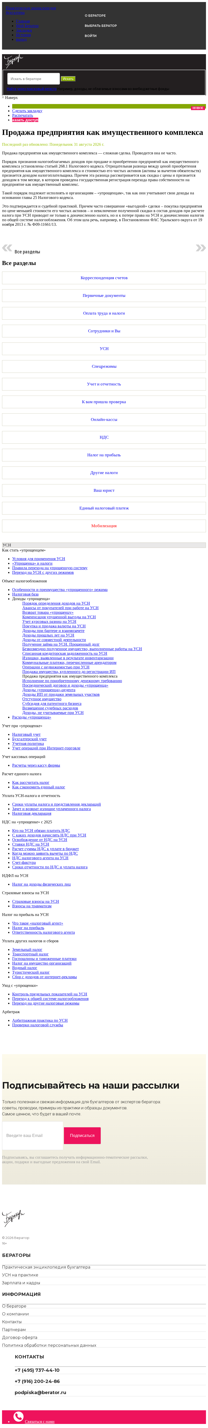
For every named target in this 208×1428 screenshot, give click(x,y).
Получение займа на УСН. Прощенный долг (61, 644)
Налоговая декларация (31, 813)
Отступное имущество (41, 699)
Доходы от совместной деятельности (54, 640)
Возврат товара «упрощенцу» (48, 612)
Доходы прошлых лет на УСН (48, 635)
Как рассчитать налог (30, 782)
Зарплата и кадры (21, 1282)
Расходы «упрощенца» (31, 717)
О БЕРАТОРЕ (95, 15)
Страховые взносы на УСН (35, 901)
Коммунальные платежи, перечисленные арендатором (69, 662)
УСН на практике (20, 1275)
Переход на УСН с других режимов (43, 572)
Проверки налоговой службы (37, 1025)
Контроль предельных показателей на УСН (49, 994)
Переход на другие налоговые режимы (45, 1003)
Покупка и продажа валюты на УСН (54, 626)
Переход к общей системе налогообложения (50, 998)
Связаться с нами (40, 1421)
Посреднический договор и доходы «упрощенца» (65, 685)
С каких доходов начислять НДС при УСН (49, 835)
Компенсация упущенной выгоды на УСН (59, 617)
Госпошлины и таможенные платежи (44, 958)
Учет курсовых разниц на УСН (49, 621)
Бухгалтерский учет (29, 739)
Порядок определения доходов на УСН (56, 603)
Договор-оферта (19, 1337)
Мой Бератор (27, 26)
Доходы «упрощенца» (31, 599)
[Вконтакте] (20, 1403)
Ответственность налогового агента (43, 932)
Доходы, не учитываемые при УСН (53, 712)
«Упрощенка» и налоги (32, 563)
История (23, 35)
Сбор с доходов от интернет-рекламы (44, 977)
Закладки (24, 30)
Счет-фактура (24, 862)
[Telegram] (17, 1403)
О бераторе (14, 1306)
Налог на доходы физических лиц (41, 884)
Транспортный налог (30, 954)
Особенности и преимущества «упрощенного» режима (60, 589)
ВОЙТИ (91, 36)
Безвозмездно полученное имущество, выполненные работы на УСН (82, 649)
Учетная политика (28, 743)
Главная (23, 21)
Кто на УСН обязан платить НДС (41, 830)
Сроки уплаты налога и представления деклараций (56, 804)
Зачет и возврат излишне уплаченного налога (51, 809)
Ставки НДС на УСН (30, 844)
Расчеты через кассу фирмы (36, 765)
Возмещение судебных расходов (50, 708)
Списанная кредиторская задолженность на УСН (64, 653)
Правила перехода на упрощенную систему (50, 568)
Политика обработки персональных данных (49, 1345)
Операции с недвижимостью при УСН (56, 667)
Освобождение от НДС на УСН (39, 840)
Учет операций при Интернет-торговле (46, 748)
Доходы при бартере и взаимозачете (53, 630)
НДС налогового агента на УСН (40, 858)
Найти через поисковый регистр (32, 89)
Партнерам (14, 1329)
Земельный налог (27, 949)
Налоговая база (25, 594)
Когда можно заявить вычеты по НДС (45, 853)
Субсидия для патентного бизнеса (51, 703)
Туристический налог (31, 972)
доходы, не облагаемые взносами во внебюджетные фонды (121, 89)
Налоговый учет (26, 734)
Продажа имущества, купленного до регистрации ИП (69, 671)
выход (21, 39)
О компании (15, 1314)
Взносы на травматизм (31, 906)
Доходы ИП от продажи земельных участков (61, 694)
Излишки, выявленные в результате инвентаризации (68, 658)
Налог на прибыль (28, 928)
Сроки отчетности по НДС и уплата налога (50, 867)
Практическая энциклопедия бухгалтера (46, 1267)
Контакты (12, 1321)
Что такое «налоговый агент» (37, 923)
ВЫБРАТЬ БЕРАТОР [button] (101, 26)
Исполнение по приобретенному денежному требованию (72, 681)
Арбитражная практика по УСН (40, 1020)
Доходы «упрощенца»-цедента (48, 690)
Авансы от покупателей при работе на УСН (60, 608)
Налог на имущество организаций (42, 963)
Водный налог (24, 968)
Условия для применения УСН (38, 559)
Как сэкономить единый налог (38, 787)
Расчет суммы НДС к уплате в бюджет (45, 849)
